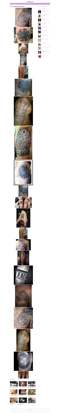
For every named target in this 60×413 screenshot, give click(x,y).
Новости (25, 3)
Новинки (21, 3)
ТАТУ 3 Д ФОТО (43, 55)
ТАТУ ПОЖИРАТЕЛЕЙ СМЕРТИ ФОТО (46, 47)
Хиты (11, 3)
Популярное (28, 3)
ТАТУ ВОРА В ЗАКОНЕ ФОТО (45, 43)
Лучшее (18, 3)
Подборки (14, 3)
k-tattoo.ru (30, 1)
